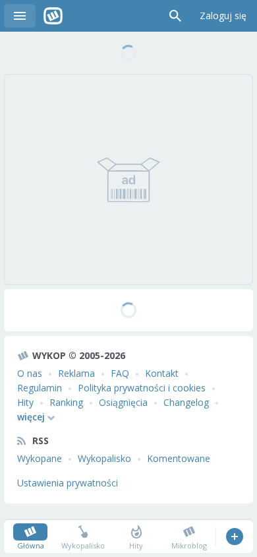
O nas (29, 373)
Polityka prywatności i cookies (142, 387)
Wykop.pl (53, 16)
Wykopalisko (104, 458)
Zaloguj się (223, 15)
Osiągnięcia (123, 402)
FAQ (120, 373)
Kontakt (162, 373)
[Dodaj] (234, 536)
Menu (20, 16)
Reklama (76, 373)
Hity (25, 402)
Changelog (186, 402)
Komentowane (178, 458)
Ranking (66, 402)
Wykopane (39, 458)
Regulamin (39, 387)
